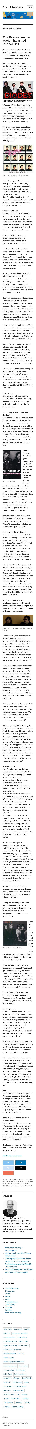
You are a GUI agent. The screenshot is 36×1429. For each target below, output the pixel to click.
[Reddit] (8, 1168)
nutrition (7, 1390)
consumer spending (20, 1333)
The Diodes (25, 1183)
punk (10, 1183)
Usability (8, 1310)
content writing (10, 1337)
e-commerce (24, 1345)
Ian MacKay (29, 1179)
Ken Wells (7, 1378)
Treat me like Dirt (13, 1185)
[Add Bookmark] (8, 1173)
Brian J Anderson (13, 7)
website (7, 1407)
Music (15, 1179)
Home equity (9, 1358)
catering (7, 1333)
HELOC (21, 1354)
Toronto (5, 1185)
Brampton (18, 1329)
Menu (30, 7)
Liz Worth (22, 1181)
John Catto (6, 1181)
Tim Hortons (8, 1403)
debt (21, 1341)
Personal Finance (11, 1302)
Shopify (24, 1394)
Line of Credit (27, 1378)
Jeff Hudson (20, 1370)
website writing (17, 1407)
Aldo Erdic (22, 1179)
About (5, 1417)
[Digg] (20, 1168)
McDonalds (17, 1382)
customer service (10, 1341)
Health (7, 1294)
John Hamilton (14, 1181)
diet (26, 1341)
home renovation (10, 1366)
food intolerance (10, 1354)
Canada (26, 1329)
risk (18, 1394)
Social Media (10, 1305)
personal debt (9, 1394)
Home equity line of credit (14, 1362)
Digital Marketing (12, 1288)
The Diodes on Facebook (12, 1156)
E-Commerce (10, 1291)
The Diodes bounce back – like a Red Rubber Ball (16, 41)
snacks (6, 1399)
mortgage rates (19, 1386)
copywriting (22, 1337)
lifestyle (16, 1378)
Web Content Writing (13, 1313)
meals (26, 1382)
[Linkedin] (20, 1162)
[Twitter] (8, 1162)
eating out (8, 1350)
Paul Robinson (18, 1390)
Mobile (7, 1296)
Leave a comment (26, 1185)
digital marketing (10, 1345)
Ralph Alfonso (17, 1183)
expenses (17, 1350)
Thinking (8, 1307)
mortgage (7, 1386)
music (28, 1181)
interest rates (9, 1370)
